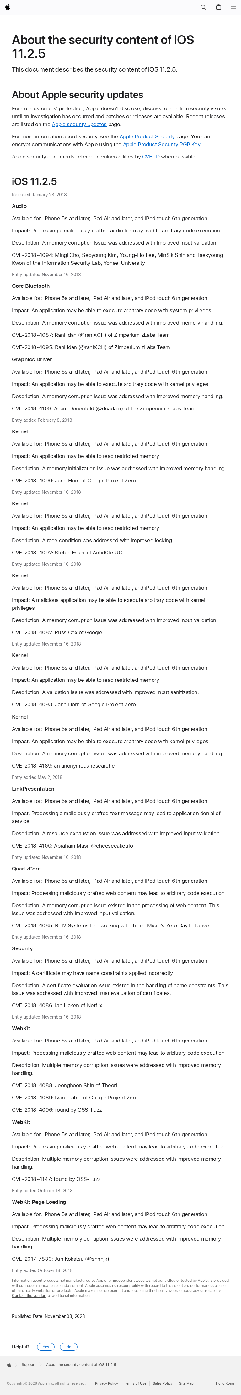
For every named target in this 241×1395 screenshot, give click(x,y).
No (68, 1347)
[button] (203, 7)
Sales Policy (163, 1383)
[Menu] (233, 7)
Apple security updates (79, 124)
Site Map (186, 1383)
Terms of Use (135, 1383)
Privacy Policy (106, 1383)
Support (29, 1365)
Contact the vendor (29, 1295)
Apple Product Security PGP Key (161, 144)
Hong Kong (225, 1383)
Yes (46, 1347)
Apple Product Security (147, 136)
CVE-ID (151, 156)
